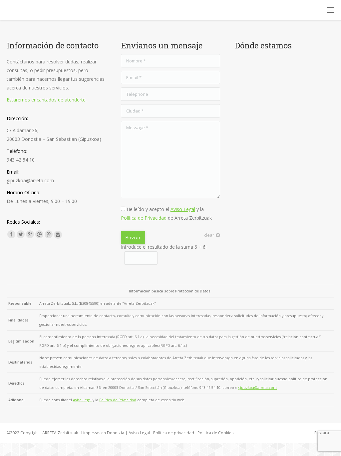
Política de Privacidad (144, 218)
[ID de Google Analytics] (30, 234)
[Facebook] (11, 234)
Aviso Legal (182, 209)
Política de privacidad (173, 433)
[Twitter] (21, 234)
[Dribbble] (39, 234)
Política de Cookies (215, 433)
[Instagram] (58, 235)
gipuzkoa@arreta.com (257, 387)
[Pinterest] (49, 234)
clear (209, 235)
